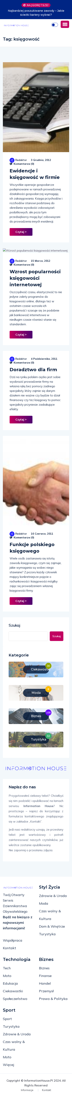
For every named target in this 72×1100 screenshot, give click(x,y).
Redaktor (21, 160)
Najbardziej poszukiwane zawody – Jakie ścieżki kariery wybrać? (36, 12)
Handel (45, 983)
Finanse (45, 976)
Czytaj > (20, 232)
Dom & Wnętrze (52, 926)
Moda (43, 903)
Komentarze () (23, 163)
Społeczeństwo (15, 998)
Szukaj (14, 625)
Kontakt (9, 948)
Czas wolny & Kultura (50, 915)
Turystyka (47, 934)
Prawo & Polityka (53, 998)
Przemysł (46, 991)
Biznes (44, 968)
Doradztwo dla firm (33, 369)
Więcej (8, 1064)
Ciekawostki (13, 991)
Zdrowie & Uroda (53, 896)
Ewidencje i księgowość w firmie (35, 174)
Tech (7, 968)
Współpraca (12, 940)
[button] (65, 24)
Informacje (27, 1090)
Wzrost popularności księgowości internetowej (35, 278)
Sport (7, 1019)
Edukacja (10, 983)
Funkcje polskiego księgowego (32, 548)
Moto (7, 976)
